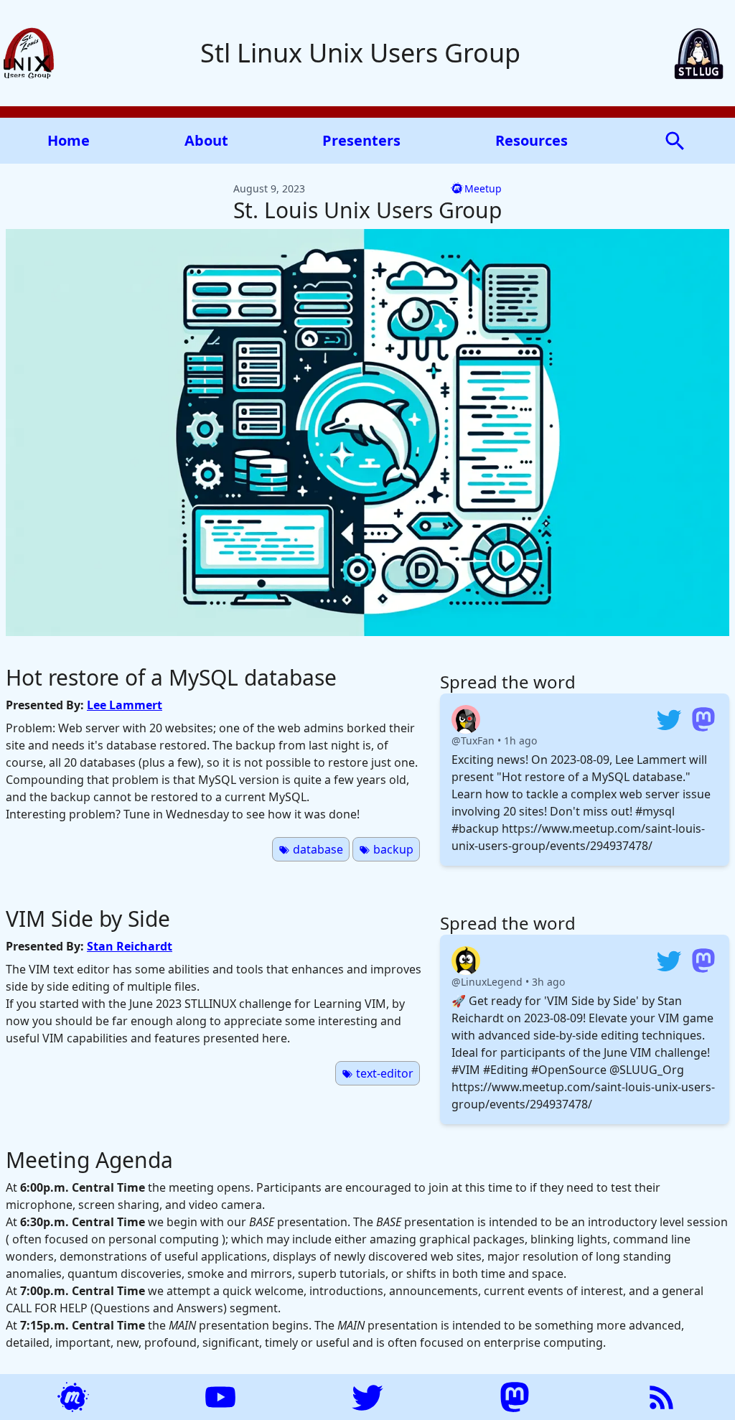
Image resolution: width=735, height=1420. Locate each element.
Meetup (483, 188)
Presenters (361, 140)
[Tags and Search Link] (675, 139)
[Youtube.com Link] (220, 1397)
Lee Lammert (124, 705)
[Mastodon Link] (515, 1397)
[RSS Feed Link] (662, 1397)
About (206, 140)
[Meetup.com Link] (73, 1397)
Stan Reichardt (129, 946)
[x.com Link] (367, 1397)
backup (391, 849)
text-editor (383, 1073)
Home (68, 140)
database (316, 849)
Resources (531, 140)
